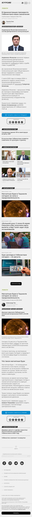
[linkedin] (22, 463)
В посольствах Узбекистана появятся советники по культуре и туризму (15, 139)
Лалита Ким (10, 21)
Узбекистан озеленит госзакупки (14, 438)
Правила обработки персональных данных (16, 480)
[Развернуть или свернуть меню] (29, 3)
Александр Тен (11, 303)
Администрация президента (9, 26)
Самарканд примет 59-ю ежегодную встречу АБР (15, 133)
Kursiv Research (8, 489)
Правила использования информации (15, 473)
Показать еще (16, 283)
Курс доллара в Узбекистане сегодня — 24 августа (14, 256)
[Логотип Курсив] (6, 2)
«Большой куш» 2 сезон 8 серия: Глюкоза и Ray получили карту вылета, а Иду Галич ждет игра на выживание (16, 226)
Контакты (6, 483)
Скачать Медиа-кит (9, 486)
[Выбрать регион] (22, 3)
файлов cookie (21, 509)
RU (26, 3)
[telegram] (16, 463)
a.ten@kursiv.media (10, 305)
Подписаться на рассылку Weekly (12, 454)
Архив (5, 476)
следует (16, 343)
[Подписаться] (29, 456)
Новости (5, 8)
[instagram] (10, 463)
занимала (18, 84)
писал (21, 103)
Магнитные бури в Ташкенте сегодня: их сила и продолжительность (14, 196)
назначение (20, 26)
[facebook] (4, 463)
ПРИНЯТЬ (16, 513)
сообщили (14, 63)
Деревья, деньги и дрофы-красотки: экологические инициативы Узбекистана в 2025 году (15, 431)
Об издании (7, 470)
